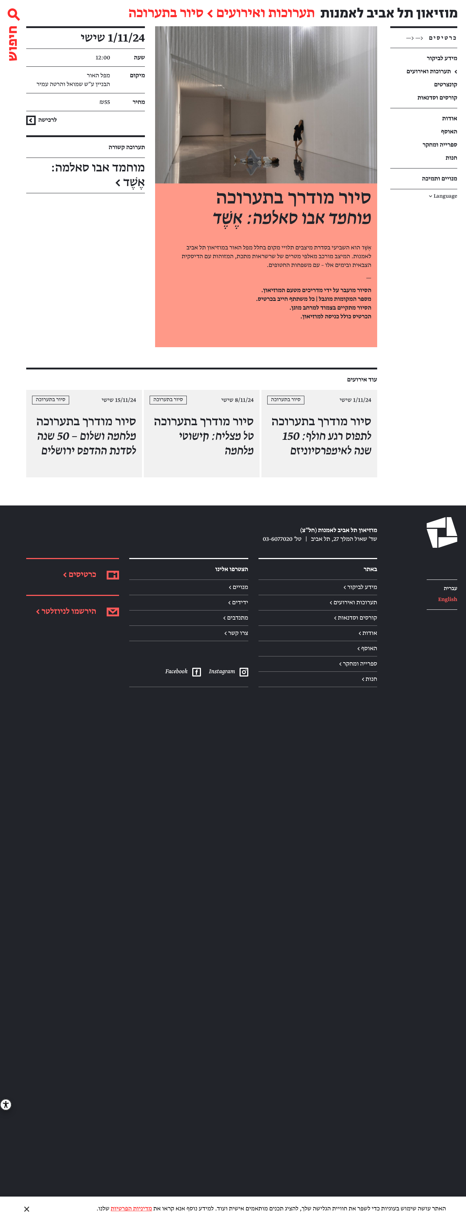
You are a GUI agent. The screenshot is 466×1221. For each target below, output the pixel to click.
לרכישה (47, 120)
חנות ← (369, 679)
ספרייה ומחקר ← (358, 663)
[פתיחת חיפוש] (13, 32)
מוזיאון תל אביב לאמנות (389, 13)
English (447, 599)
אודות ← (368, 633)
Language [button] (443, 196)
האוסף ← (367, 648)
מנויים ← (238, 587)
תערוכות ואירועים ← (353, 602)
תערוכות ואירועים (265, 13)
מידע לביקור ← (360, 587)
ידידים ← (238, 602)
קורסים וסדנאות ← (355, 618)
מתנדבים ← (235, 618)
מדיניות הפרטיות (131, 1208)
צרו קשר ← (236, 633)
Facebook (176, 671)
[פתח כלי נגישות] (6, 1104)
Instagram (222, 671)
